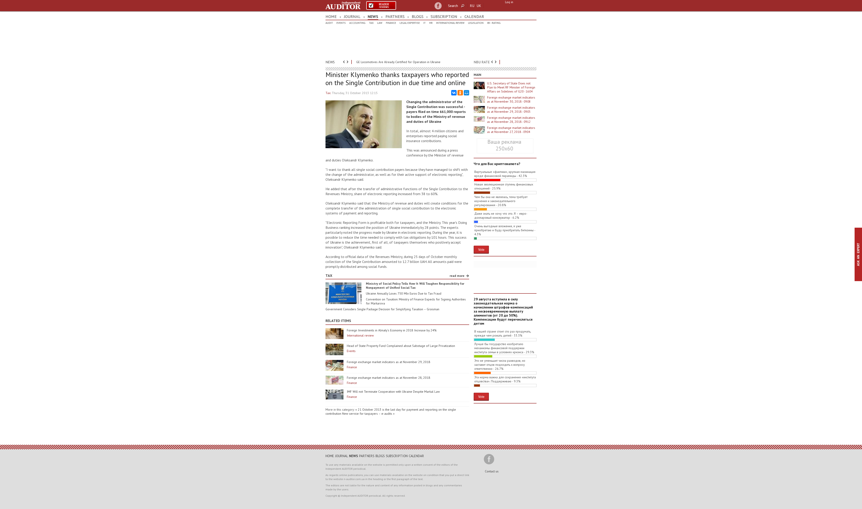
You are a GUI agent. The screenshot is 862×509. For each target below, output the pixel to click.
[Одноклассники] (460, 92)
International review (450, 22)
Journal (352, 16)
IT (424, 22)
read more (457, 276)
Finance (391, 22)
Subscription (444, 16)
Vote (481, 249)
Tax (371, 22)
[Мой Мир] (466, 92)
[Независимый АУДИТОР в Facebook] (438, 6)
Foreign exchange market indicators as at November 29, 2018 (388, 362)
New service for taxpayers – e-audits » (368, 414)
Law (379, 22)
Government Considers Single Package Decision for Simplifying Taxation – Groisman (382, 309)
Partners (395, 16)
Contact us (492, 471)
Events (341, 22)
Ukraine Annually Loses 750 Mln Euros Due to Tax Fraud (403, 293)
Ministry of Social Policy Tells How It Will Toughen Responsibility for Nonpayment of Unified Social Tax (415, 286)
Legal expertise (410, 22)
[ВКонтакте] (454, 92)
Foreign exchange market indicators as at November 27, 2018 (511, 130)
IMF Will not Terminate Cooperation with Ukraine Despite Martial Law (393, 392)
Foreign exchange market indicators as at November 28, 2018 (388, 378)
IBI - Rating (494, 22)
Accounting (357, 22)
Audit (329, 22)
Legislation (476, 22)
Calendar (474, 16)
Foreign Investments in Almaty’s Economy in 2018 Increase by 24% (392, 330)
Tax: (328, 93)
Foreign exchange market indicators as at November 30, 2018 (511, 99)
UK (479, 5)
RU (472, 5)
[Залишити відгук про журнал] (381, 5)
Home (331, 16)
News (373, 16)
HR (431, 22)
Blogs (417, 16)
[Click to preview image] (363, 147)
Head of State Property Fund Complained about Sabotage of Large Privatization (401, 346)
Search (453, 5)
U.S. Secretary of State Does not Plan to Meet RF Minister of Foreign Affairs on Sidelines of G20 (511, 87)
